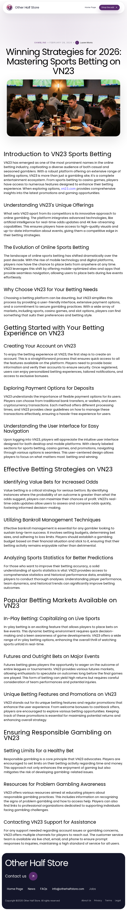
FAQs (43, 889)
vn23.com (68, 188)
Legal (118, 900)
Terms (108, 900)
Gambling (40, 42)
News (31, 889)
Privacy (98, 900)
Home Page (15, 889)
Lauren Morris (86, 42)
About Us (86, 900)
